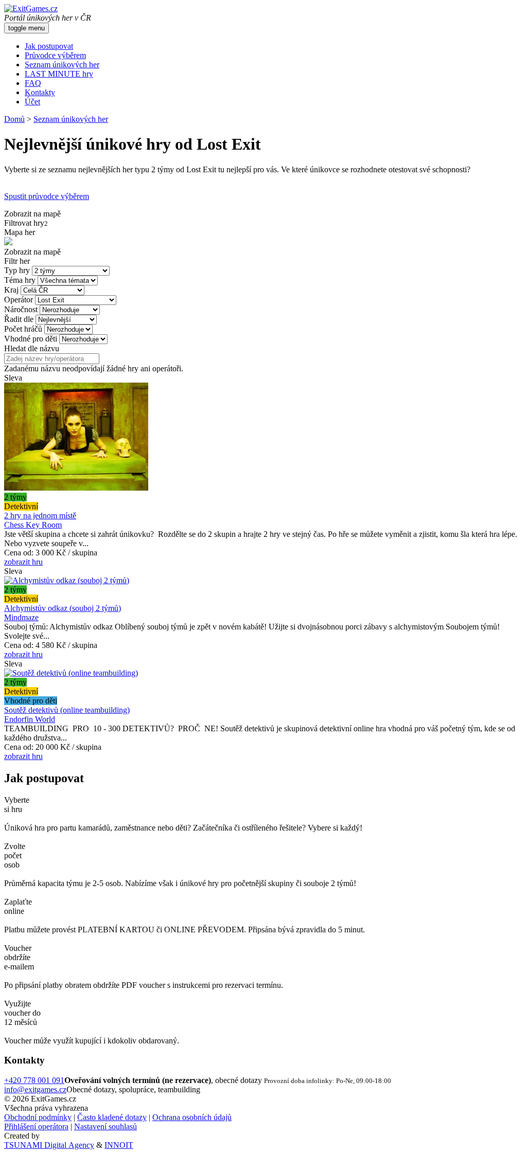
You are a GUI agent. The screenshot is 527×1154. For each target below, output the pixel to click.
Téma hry (20, 280)
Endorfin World (29, 719)
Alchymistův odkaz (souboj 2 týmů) (62, 608)
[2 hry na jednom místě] (76, 487)
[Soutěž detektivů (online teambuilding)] (71, 673)
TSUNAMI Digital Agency (49, 1145)
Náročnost (21, 309)
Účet (32, 101)
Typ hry (17, 270)
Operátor (18, 299)
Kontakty (40, 92)
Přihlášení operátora (36, 1126)
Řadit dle (18, 319)
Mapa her (19, 232)
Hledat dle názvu (31, 348)
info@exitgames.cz (35, 1089)
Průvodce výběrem (55, 55)
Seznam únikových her (62, 64)
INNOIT (118, 1145)
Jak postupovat (49, 46)
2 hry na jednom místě (40, 515)
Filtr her (17, 261)
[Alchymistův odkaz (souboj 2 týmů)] (66, 580)
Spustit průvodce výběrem (46, 196)
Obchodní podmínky (38, 1117)
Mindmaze (21, 617)
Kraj (11, 289)
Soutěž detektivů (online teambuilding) (67, 710)
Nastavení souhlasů (105, 1126)
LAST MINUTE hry (59, 73)
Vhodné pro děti (30, 338)
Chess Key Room (33, 524)
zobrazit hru (23, 561)
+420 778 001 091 (34, 1080)
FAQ (33, 83)
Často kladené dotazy (112, 1117)
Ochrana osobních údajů (192, 1117)
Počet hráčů (23, 328)
